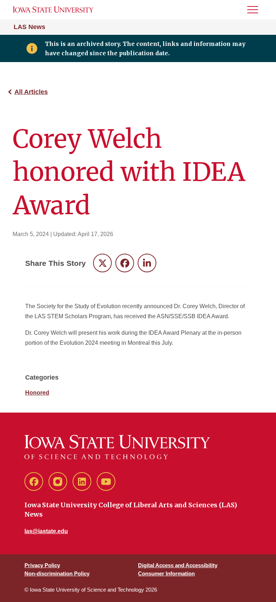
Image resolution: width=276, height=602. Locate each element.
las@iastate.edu (46, 531)
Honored (37, 393)
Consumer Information (166, 573)
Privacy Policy (42, 565)
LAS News (29, 26)
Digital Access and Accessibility (177, 565)
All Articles (31, 91)
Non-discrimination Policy (56, 573)
